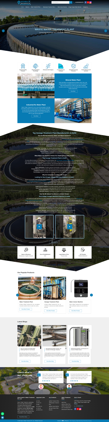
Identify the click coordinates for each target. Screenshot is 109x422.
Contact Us (85, 7)
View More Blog (24, 361)
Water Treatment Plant (35, 7)
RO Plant (64, 402)
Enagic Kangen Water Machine (75, 7)
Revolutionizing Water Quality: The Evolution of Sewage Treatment (53, 349)
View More (73, 91)
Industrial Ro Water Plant (36, 105)
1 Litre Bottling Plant (67, 407)
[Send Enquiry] (2, 417)
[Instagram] (90, 2)
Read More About (23, 416)
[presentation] (17, 295)
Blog (38, 404)
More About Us (54, 242)
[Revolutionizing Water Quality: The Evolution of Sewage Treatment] (54, 337)
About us (27, 7)
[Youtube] (88, 2)
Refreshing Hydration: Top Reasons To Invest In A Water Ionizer (79, 349)
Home (22, 7)
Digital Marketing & (80, 420)
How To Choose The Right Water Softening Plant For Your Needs (28, 349)
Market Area (39, 409)
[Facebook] (85, 2)
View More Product (25, 309)
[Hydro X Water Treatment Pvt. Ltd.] (24, 3)
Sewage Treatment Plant (51, 302)
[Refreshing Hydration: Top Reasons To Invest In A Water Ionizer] (80, 337)
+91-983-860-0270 (79, 2)
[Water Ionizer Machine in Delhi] (79, 288)
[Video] (39, 226)
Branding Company (88, 420)
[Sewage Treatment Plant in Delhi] (54, 288)
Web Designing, (73, 420)
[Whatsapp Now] (2, 413)
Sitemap (39, 408)
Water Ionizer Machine (62, 7)
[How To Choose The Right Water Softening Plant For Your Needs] (29, 337)
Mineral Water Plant (73, 80)
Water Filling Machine (67, 405)
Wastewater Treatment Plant (49, 7)
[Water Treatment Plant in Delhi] (29, 288)
